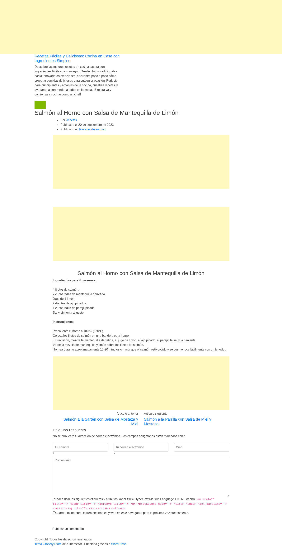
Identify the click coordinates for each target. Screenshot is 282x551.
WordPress (118, 544)
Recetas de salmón (92, 129)
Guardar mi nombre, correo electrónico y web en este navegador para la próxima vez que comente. (122, 513)
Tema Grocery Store (48, 544)
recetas (72, 120)
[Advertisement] (115, 27)
